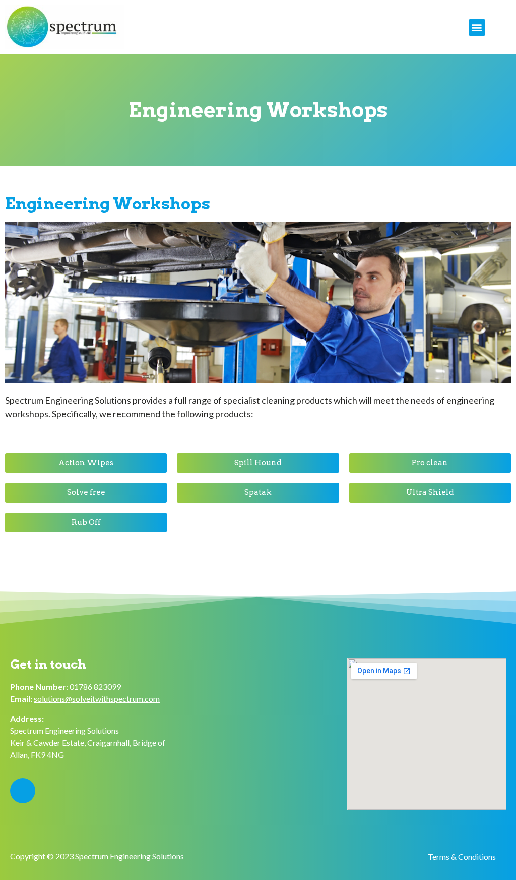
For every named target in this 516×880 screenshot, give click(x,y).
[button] (477, 27)
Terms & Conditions (462, 856)
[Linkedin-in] (22, 790)
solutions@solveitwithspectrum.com (97, 698)
